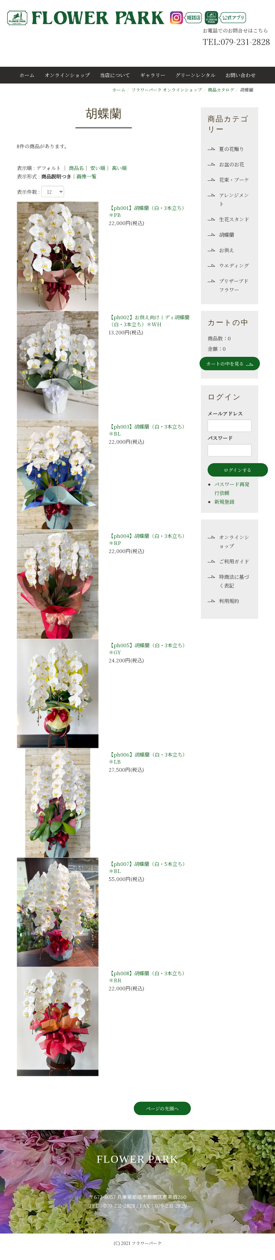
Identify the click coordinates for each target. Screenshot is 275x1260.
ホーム (27, 74)
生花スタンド (234, 219)
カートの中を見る (225, 363)
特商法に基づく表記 (234, 581)
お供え (226, 250)
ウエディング (234, 265)
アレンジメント (234, 199)
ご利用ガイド (234, 561)
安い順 (97, 167)
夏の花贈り (231, 148)
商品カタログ (221, 90)
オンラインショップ (67, 74)
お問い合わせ (240, 74)
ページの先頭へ (162, 1108)
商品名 (76, 167)
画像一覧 (86, 176)
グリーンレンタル (195, 74)
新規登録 (224, 501)
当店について (115, 74)
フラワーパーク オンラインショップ (166, 90)
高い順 (119, 167)
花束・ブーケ (234, 179)
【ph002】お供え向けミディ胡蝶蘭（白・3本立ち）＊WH (149, 321)
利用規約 (229, 600)
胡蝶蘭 (226, 234)
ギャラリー (152, 74)
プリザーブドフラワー (234, 285)
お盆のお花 (231, 164)
